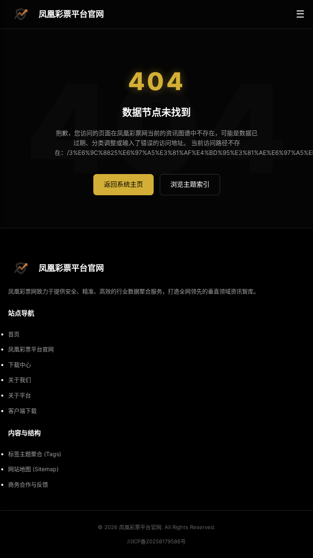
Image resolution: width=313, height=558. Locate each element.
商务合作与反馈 (28, 484)
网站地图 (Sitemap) (33, 468)
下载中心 (19, 364)
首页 (14, 334)
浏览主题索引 (189, 184)
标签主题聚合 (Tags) (34, 453)
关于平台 (19, 395)
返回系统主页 (123, 184)
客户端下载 (22, 410)
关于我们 (19, 379)
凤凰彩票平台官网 (31, 349)
